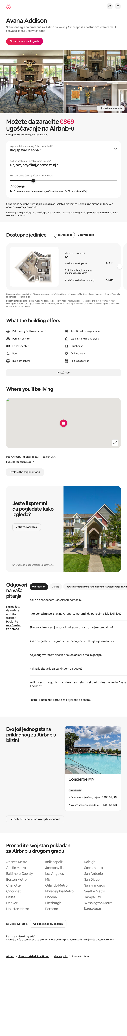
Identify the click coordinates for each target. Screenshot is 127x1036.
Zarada (55, 586)
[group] (63, 169)
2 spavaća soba (86, 234)
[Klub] (95, 65)
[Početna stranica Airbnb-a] (8, 6)
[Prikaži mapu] (63, 423)
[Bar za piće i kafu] (95, 97)
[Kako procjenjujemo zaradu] (93, 280)
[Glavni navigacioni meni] (118, 6)
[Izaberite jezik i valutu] (110, 6)
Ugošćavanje (39, 586)
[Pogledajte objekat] (93, 768)
